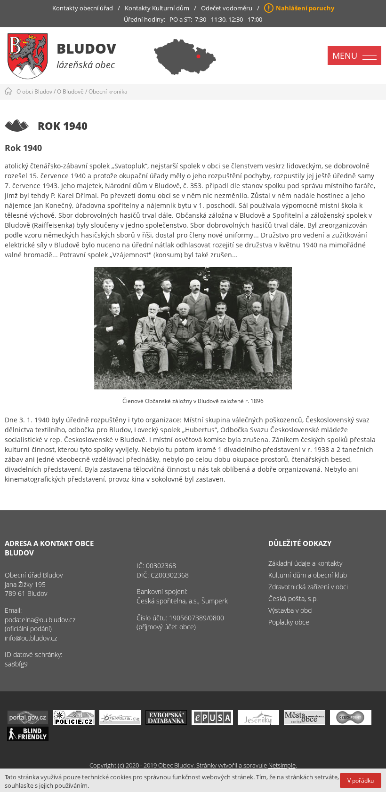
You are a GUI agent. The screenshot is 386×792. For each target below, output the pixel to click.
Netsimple (282, 765)
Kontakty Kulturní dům (157, 8)
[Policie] (74, 722)
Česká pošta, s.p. (293, 598)
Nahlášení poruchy (305, 8)
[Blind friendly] (28, 738)
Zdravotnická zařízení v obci (308, 586)
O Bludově (70, 91)
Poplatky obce (288, 622)
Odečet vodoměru (226, 8)
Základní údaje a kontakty (305, 563)
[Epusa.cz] (212, 722)
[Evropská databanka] (166, 722)
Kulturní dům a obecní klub (307, 574)
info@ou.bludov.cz (31, 638)
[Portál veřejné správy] (28, 722)
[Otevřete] (120, 722)
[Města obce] (304, 722)
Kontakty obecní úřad (82, 8)
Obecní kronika (108, 91)
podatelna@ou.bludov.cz (40, 619)
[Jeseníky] (258, 722)
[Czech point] (351, 722)
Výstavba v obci (290, 610)
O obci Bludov (34, 91)
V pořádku (360, 780)
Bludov (86, 48)
